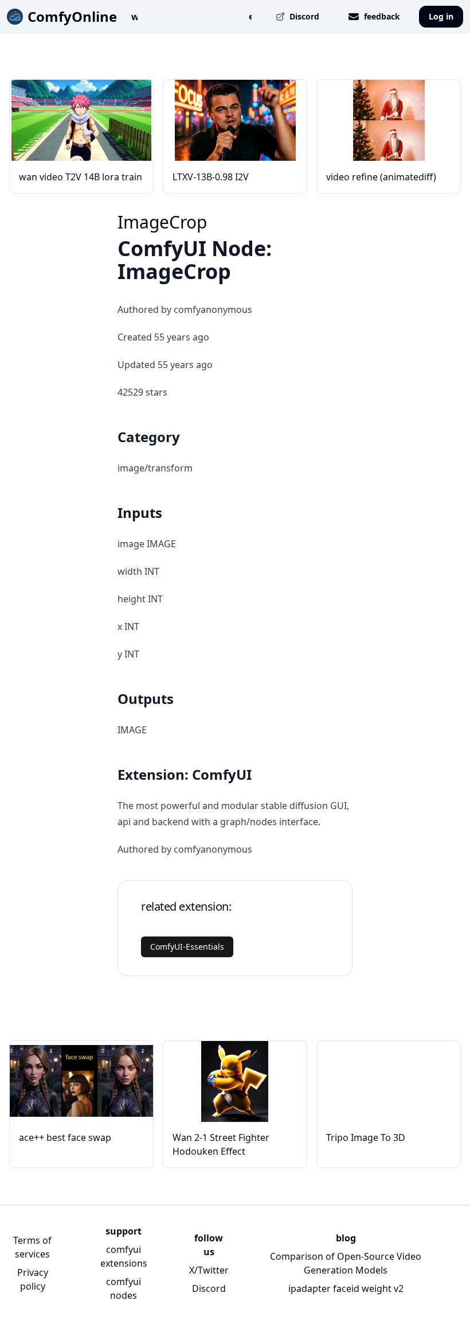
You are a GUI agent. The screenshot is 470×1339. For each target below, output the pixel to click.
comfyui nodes (123, 1288)
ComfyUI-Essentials (187, 946)
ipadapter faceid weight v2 (346, 1288)
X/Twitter (209, 1270)
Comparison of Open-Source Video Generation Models (345, 1263)
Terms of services (32, 1247)
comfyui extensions (123, 1256)
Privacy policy (32, 1279)
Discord (209, 1288)
